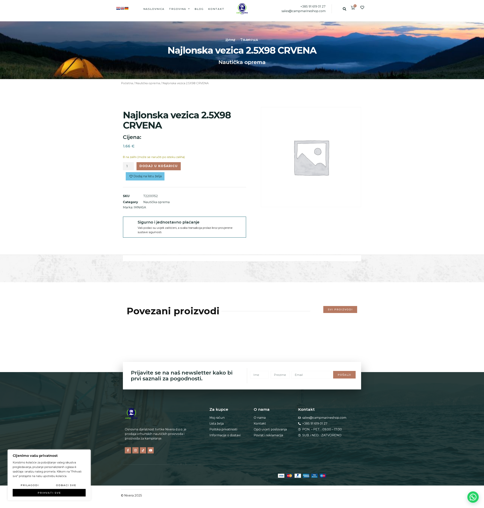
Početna (127, 83)
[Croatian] (118, 8)
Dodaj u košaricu (159, 166)
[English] (122, 8)
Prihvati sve (49, 492)
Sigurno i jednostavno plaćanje (168, 222)
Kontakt (216, 8)
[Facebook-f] (128, 450)
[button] (344, 9)
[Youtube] (150, 450)
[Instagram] (135, 450)
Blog (199, 8)
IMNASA (140, 207)
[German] (126, 8)
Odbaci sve (66, 485)
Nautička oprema (242, 62)
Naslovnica (153, 8)
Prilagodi (30, 485)
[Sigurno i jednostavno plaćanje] (130, 223)
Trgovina (177, 8)
